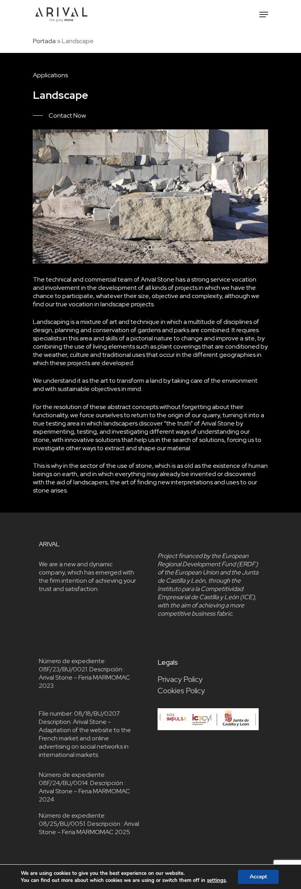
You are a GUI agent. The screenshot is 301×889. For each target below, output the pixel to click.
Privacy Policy (180, 679)
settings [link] (216, 880)
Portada (44, 41)
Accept (258, 876)
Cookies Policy (181, 691)
